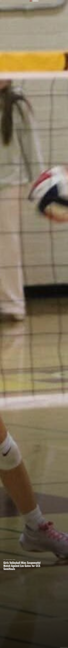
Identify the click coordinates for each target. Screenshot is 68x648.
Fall (4, 559)
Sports (14, 559)
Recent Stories (9, 559)
